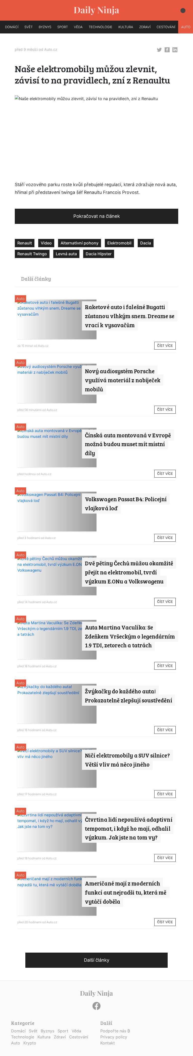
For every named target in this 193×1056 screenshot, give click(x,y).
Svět (33, 1030)
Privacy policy (113, 1036)
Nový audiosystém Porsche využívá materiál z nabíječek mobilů (122, 380)
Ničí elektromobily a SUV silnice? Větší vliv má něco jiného (127, 759)
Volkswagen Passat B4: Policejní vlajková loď (126, 503)
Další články (96, 960)
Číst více (165, 346)
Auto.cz (50, 49)
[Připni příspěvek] (159, 49)
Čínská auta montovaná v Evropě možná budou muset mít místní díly (128, 444)
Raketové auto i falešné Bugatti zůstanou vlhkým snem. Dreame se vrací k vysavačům (129, 316)
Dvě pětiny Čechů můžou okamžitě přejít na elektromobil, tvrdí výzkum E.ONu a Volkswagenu (129, 572)
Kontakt (107, 1042)
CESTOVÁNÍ (166, 27)
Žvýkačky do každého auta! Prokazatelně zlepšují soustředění (128, 695)
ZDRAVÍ (145, 27)
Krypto (29, 1042)
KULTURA (125, 27)
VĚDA (78, 27)
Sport (63, 1030)
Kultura (44, 1036)
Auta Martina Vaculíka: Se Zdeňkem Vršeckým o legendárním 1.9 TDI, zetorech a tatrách (130, 636)
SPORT (62, 27)
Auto (20, 298)
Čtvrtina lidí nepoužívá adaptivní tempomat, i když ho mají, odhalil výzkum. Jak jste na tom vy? (128, 828)
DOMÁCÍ (11, 27)
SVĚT (28, 27)
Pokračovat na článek (96, 216)
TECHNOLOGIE (100, 27)
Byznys (47, 1030)
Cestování (78, 1036)
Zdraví (60, 1036)
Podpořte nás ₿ (115, 1030)
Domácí (18, 1030)
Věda (76, 1030)
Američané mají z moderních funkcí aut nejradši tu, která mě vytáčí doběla (126, 892)
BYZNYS (45, 27)
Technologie (22, 1036)
